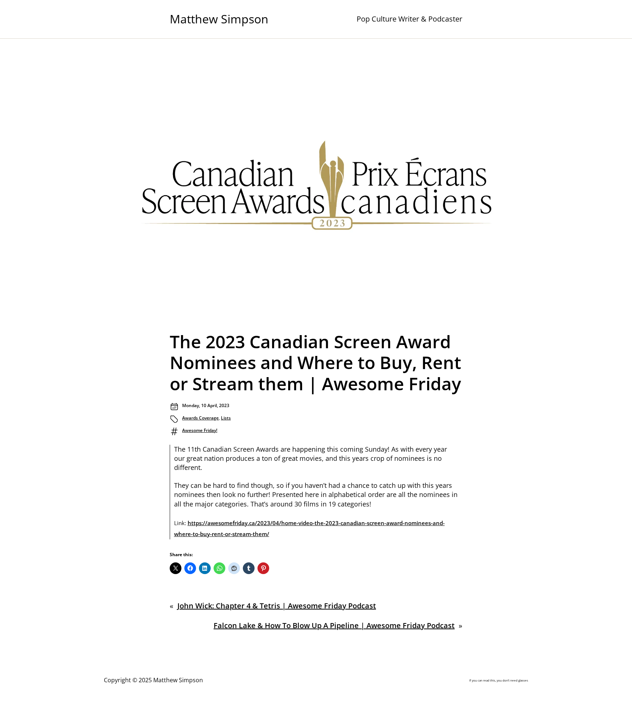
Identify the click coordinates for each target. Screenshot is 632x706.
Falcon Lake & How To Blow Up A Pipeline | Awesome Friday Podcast (334, 625)
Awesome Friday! (199, 430)
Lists (226, 418)
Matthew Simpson (219, 19)
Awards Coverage (200, 418)
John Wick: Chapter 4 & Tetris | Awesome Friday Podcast (276, 606)
